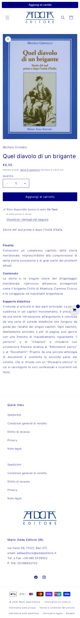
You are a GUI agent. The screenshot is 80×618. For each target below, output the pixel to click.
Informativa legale (53, 613)
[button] (7, 17)
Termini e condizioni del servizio (57, 607)
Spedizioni (14, 414)
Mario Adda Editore (29, 602)
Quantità (8, 175)
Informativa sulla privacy (22, 607)
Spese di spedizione (30, 170)
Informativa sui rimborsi (57, 602)
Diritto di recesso (18, 431)
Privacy (12, 440)
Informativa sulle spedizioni (24, 613)
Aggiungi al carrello (40, 4)
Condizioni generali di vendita (27, 423)
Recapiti (70, 613)
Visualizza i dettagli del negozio (28, 219)
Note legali (14, 448)
